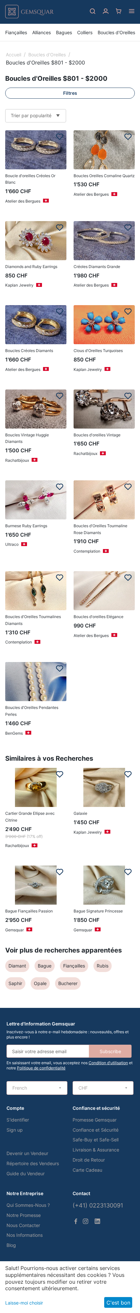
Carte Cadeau (87, 1170)
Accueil (13, 54)
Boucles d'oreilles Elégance (98, 616)
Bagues (64, 32)
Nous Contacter (23, 1225)
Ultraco (12, 544)
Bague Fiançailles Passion (29, 911)
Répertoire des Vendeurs (33, 1163)
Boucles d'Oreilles (116, 32)
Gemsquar (14, 929)
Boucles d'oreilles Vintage (97, 434)
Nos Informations (25, 1235)
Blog (11, 1245)
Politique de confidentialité (41, 1068)
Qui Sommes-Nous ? (28, 1205)
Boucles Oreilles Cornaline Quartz (104, 175)
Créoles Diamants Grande (97, 266)
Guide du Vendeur (26, 1173)
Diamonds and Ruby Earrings (31, 266)
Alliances (41, 32)
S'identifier (18, 1119)
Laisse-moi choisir (24, 1303)
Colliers (84, 32)
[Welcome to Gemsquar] (29, 17)
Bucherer (67, 983)
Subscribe (110, 1051)
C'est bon (118, 1302)
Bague (44, 965)
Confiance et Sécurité (96, 1130)
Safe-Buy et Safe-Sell (96, 1139)
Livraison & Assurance (96, 1149)
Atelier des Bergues (22, 201)
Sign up (15, 1130)
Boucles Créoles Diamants (29, 350)
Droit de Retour (89, 1160)
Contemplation (87, 551)
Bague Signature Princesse (98, 911)
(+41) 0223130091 (98, 1205)
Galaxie (80, 813)
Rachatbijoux (17, 460)
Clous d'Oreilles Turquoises (98, 350)
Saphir (15, 983)
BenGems (14, 733)
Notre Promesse (24, 1215)
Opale (40, 983)
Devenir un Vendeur (27, 1153)
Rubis (102, 965)
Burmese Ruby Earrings (26, 525)
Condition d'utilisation (108, 1062)
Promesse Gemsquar (95, 1119)
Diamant (17, 965)
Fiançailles (16, 32)
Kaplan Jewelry (19, 285)
